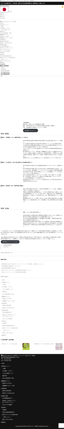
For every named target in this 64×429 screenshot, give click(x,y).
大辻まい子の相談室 (5, 51)
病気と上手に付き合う (5, 61)
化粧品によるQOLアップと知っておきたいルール (9, 315)
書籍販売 (2, 62)
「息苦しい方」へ (4, 59)
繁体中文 (2, 16)
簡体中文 (2, 14)
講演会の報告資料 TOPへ (7, 252)
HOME (1, 23)
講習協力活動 (3, 44)
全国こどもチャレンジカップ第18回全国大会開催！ (14, 272)
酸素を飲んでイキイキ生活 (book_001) (44, 343)
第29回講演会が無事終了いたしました (11, 266)
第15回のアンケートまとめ (10, 242)
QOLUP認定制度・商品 (5, 33)
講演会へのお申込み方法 (6, 42)
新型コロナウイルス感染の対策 (7, 57)
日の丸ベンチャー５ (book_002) (9, 343)
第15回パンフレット (30, 130)
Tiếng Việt (2, 18)
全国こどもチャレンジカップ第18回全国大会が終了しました (16, 270)
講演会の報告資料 (4, 41)
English (2, 13)
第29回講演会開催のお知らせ (9, 268)
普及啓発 (2, 52)
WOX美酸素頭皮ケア (5, 46)
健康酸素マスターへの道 (6, 38)
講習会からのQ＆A (4, 36)
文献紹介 (2, 54)
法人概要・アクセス (5, 28)
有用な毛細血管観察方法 (6, 56)
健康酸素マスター (4, 34)
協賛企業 (2, 31)
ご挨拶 (1, 26)
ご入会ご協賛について (5, 29)
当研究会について (4, 24)
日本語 (10, 11)
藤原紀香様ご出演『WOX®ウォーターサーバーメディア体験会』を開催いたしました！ (23, 264)
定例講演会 (2, 39)
